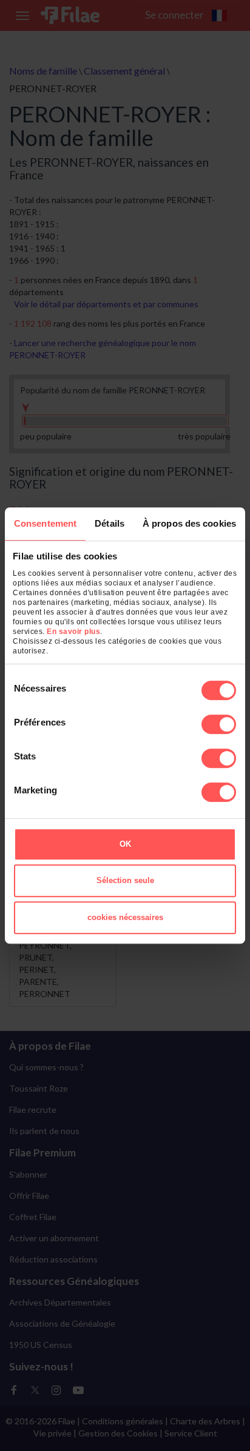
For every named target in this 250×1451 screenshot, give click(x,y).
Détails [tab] (109, 523)
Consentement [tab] (45, 523)
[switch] (218, 724)
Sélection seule (125, 880)
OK (125, 844)
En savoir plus (73, 631)
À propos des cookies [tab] (189, 523)
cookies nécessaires (125, 917)
